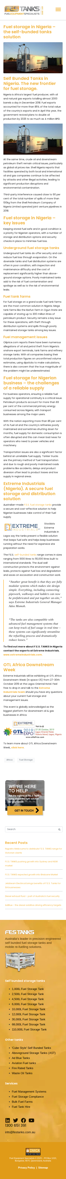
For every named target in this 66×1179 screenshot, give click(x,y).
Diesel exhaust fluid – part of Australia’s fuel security (32, 896)
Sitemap (43, 1167)
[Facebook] (23, 1120)
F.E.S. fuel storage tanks (38, 504)
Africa (9, 759)
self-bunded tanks (25, 554)
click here (17, 747)
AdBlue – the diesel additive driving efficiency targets (33, 905)
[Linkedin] (7, 1120)
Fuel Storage (26, 759)
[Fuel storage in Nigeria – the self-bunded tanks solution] (33, 57)
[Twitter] (15, 1120)
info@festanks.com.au (20, 1132)
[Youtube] (31, 1120)
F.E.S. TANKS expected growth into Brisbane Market (31, 874)
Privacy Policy (26, 1167)
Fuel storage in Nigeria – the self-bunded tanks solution (29, 32)
